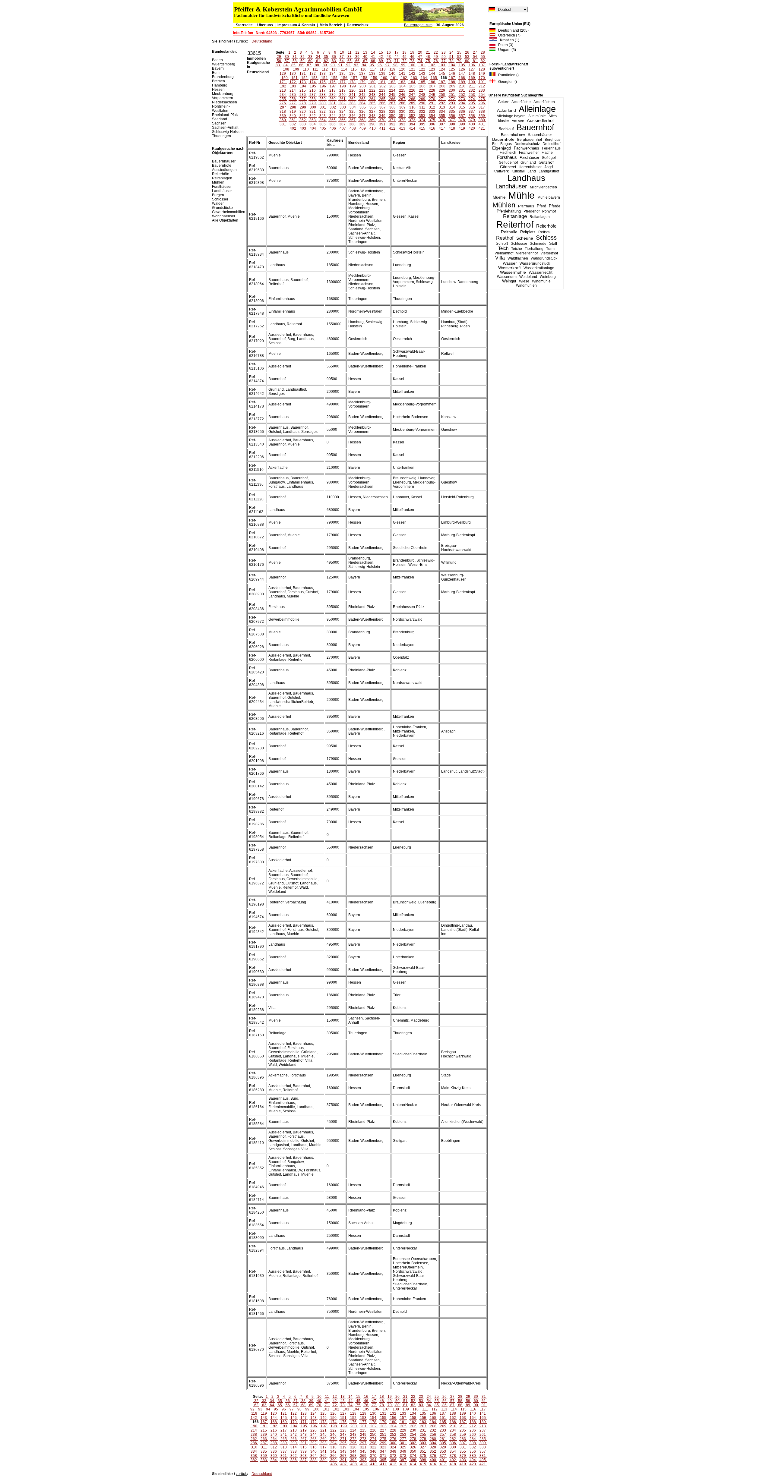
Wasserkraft (509, 268)
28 (483, 52)
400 (472, 124)
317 (482, 107)
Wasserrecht (540, 272)
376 (442, 120)
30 (287, 57)
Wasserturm (507, 277)
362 (303, 120)
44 (397, 57)
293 (452, 103)
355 (442, 116)
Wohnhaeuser (223, 216)
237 (312, 95)
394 (412, 124)
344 (332, 116)
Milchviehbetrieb (543, 187)
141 (402, 73)
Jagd (548, 167)
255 (283, 99)
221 (362, 90)
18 (404, 52)
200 (363, 86)
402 (293, 128)
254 (482, 95)
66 (357, 61)
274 (472, 99)
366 (342, 120)
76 (436, 61)
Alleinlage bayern (511, 116)
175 (322, 82)
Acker (503, 101)
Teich (503, 248)
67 (365, 61)
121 (412, 69)
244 (382, 95)
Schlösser (519, 243)
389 (362, 124)
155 (334, 78)
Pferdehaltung (509, 211)
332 (422, 111)
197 (333, 86)
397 (442, 124)
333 (432, 111)
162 (404, 78)
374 (422, 120)
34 (318, 57)
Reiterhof (514, 224)
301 (323, 107)
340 (293, 116)
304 (353, 107)
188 (452, 82)
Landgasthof (549, 171)
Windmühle (541, 281)
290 (422, 103)
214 (293, 90)
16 (389, 52)
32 (302, 57)
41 (373, 57)
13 (365, 52)
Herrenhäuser (530, 167)
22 (436, 52)
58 (295, 61)
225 (402, 90)
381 (283, 124)
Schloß (502, 243)
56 (279, 61)
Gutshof (546, 162)
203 (392, 86)
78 (451, 61)
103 (442, 65)
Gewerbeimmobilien (228, 212)
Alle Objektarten (225, 220)
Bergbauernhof (529, 139)
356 (452, 116)
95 (372, 65)
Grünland (528, 162)
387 (342, 124)
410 (373, 128)
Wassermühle (513, 272)
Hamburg (219, 85)
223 (382, 90)
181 (382, 82)
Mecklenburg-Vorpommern (223, 96)
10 (342, 52)
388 (352, 124)
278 (303, 103)
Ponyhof (549, 211)
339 (283, 116)
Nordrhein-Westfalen (221, 108)
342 (312, 116)
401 (482, 124)
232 (472, 90)
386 (332, 124)
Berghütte (553, 139)
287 (392, 103)
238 (322, 95)
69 (381, 61)
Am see (518, 121)
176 (332, 82)
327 (372, 111)
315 (462, 107)
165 (434, 78)
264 (372, 99)
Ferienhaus (551, 148)
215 (303, 90)
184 (412, 82)
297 (283, 107)
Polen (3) (504, 45)
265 (382, 99)
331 (412, 111)
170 (482, 78)
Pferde (554, 206)
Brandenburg (223, 77)
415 (422, 128)
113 (334, 69)
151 (294, 78)
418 (452, 128)
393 (402, 124)
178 (352, 82)
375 (432, 120)
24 (451, 52)
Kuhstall (518, 171)
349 (382, 116)
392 (392, 124)
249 (432, 95)
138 (372, 73)
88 (317, 65)
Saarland (219, 119)
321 (312, 111)
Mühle (521, 195)
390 (372, 124)
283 (352, 103)
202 (382, 86)
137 (362, 73)
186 (432, 82)
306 (373, 107)
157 (354, 78)
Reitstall (545, 232)
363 (312, 120)
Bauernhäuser (540, 134)
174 (312, 82)
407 (343, 128)
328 (382, 111)
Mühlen (503, 205)
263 (362, 99)
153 (314, 78)
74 (420, 61)
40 (365, 57)
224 (392, 90)
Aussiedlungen (224, 170)
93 (356, 65)
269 (422, 99)
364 (322, 120)
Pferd (541, 206)
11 (350, 52)
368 (362, 120)
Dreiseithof (551, 144)
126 (462, 69)
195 (313, 86)
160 (384, 78)
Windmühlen (526, 285)
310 (412, 107)
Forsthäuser (529, 158)
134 (332, 73)
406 (333, 128)
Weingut (509, 281)
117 (373, 69)
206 (422, 86)
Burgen (218, 195)
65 (349, 61)
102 (432, 65)
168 (462, 78)
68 (373, 61)
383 (303, 124)
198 (343, 86)
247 (412, 95)
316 (472, 107)
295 (472, 103)
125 (452, 69)
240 (342, 95)
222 (372, 90)
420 (472, 128)
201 (373, 86)
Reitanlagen (540, 217)
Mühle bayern (548, 197)
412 (392, 128)
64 (342, 61)
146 (452, 73)
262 (352, 99)
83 (278, 65)
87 (309, 65)
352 (412, 116)
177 (342, 82)
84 (286, 65)
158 (364, 78)
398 (452, 124)
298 (293, 107)
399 (462, 124)
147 (462, 73)
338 (482, 111)
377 (452, 120)
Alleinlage (537, 109)
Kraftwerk (501, 171)
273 (462, 99)
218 (332, 90)
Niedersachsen (224, 102)
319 (293, 111)
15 (381, 52)
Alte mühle (537, 116)
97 (387, 65)
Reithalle (509, 232)
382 (293, 124)
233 (482, 90)
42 (381, 57)
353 (422, 116)
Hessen (218, 89)
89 (325, 65)
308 (392, 107)
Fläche (547, 152)
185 (422, 82)
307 (382, 107)
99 (403, 65)
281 (332, 103)
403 (303, 128)
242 (362, 95)
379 (472, 120)
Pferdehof (531, 211)
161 (394, 78)
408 (353, 128)
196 (323, 86)
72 (404, 61)
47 (420, 57)
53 (467, 57)
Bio (495, 144)
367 (352, 120)
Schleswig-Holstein (228, 132)
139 (382, 73)
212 (482, 86)
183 (402, 82)
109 (296, 69)
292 (442, 103)
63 (334, 61)
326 (362, 111)
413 (402, 128)
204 (402, 86)
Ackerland (506, 110)
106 (472, 65)
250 (442, 95)
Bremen (218, 81)
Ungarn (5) (505, 50)
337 (472, 111)
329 (392, 111)
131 (303, 73)
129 (283, 73)
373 (412, 120)
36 (334, 57)
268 (412, 99)
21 (428, 52)
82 (483, 61)
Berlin (217, 73)
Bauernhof (535, 127)
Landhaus (526, 178)
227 (422, 90)
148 (472, 73)
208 (442, 86)
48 (428, 57)
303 (343, 107)
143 (422, 73)
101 (422, 65)
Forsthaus (507, 157)
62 (326, 61)
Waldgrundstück (544, 258)
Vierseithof (549, 253)
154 (324, 78)
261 (342, 99)
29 (279, 57)
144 (432, 73)
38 (349, 57)
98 (395, 65)
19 (412, 52)
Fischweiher (529, 152)
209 (452, 86)
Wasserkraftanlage (539, 268)
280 (322, 103)
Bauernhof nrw (513, 135)
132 (312, 73)
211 (472, 86)
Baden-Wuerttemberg (223, 62)
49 (436, 57)
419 (462, 128)
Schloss (546, 237)
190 (472, 82)
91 (340, 65)
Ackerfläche (521, 102)
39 (357, 57)
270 (432, 99)
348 (372, 116)
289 (412, 103)
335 (452, 111)
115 (354, 69)
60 (310, 61)
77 (444, 61)
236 (303, 95)
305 (363, 107)
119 (392, 69)
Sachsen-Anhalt (225, 127)
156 (344, 78)
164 (424, 78)
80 (467, 61)
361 (293, 120)
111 (315, 69)
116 (363, 69)
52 (459, 57)
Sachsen (219, 123)
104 (452, 65)
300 (313, 107)
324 (342, 111)
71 (397, 61)
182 (392, 82)
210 (462, 86)
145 (442, 73)
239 (332, 95)
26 (467, 52)
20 (420, 52)
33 (310, 57)
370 (382, 120)
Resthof (505, 238)
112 (325, 69)
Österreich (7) (507, 35)
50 (444, 57)
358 (472, 116)
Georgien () (506, 82)
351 (402, 116)
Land (531, 171)
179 (362, 82)
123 (432, 69)
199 (353, 86)
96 (380, 65)
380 (482, 120)
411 (382, 128)
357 (462, 116)
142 (412, 73)
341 (303, 116)
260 (332, 99)
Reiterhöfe (546, 225)
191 (482, 82)
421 (482, 128)
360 (283, 120)
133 (322, 73)
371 (392, 120)
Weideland (528, 277)
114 (344, 69)
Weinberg (548, 277)
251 (452, 95)
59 (302, 61)
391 (382, 124)
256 (293, 99)
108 (286, 69)
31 (295, 57)
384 (312, 124)
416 (432, 128)
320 (303, 111)
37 (342, 57)
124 (442, 69)
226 (412, 90)
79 (459, 61)
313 (442, 107)
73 (412, 61)
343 (322, 116)
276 (283, 103)
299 (303, 107)
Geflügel (549, 158)
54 (475, 57)
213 (283, 90)
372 (402, 120)
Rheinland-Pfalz (225, 115)
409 (363, 128)
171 (283, 82)
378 (462, 120)
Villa (500, 257)
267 (402, 99)
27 (475, 52)
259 (322, 99)
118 (383, 69)
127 (472, 69)
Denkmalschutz (527, 144)
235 (293, 95)
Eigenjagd (501, 148)
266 (392, 99)
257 (303, 99)
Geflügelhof (508, 162)
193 (293, 86)
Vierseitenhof (527, 253)
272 (452, 99)
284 (362, 103)
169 (472, 78)
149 (482, 73)
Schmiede (538, 243)
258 (312, 99)
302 (333, 107)
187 (442, 82)
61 (318, 61)
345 (342, 116)
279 (312, 103)
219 (342, 90)
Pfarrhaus (526, 206)
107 (482, 65)
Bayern (218, 68)
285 (372, 103)
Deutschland (262, 41)
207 (432, 86)
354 (432, 116)
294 (462, 103)
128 (482, 69)
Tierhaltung (534, 249)
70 (389, 61)
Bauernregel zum (418, 25)
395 (422, 124)
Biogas (506, 144)
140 (392, 73)
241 (352, 95)
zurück (241, 41)
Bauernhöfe (503, 139)
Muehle (499, 197)
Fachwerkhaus (526, 148)
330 (402, 111)
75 (428, 61)
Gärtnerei (508, 167)
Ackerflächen (544, 102)
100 (412, 65)
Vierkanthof (504, 253)
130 (293, 73)
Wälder (218, 203)
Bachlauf (506, 129)
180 (372, 82)
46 (412, 57)
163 (414, 78)
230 (452, 90)
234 (283, 95)
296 (482, 103)
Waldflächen (518, 258)
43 (389, 57)
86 (301, 65)
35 (326, 57)
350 (392, 116)
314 (452, 107)
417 (442, 128)
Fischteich (508, 152)
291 (432, 103)
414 (412, 128)
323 (332, 111)
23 (444, 52)
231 (462, 90)
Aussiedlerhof (540, 120)
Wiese (524, 281)
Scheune (524, 238)
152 (304, 78)
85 (293, 65)
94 (364, 65)
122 (422, 69)
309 (402, 107)
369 (372, 120)
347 (362, 116)
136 (352, 73)
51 (451, 57)
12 (357, 52)
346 (352, 116)
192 (283, 86)
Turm (550, 249)
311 (422, 107)
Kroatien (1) (508, 40)
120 (402, 69)
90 (333, 65)
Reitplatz (528, 232)
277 (293, 103)
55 (483, 57)
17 (397, 52)
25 (459, 52)
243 (372, 95)
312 (432, 107)
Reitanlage (515, 216)
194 (303, 86)
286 (382, 103)
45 (404, 57)
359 (482, 116)
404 (313, 128)
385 (322, 124)
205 (412, 86)
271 (442, 99)
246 (402, 95)
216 (312, 90)
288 (402, 103)
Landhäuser (511, 186)
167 (452, 78)
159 (374, 78)
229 (442, 90)
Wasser (510, 263)
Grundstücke (222, 208)
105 (462, 65)
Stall (553, 243)
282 (342, 103)
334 (442, 111)
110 (306, 69)
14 (373, 52)
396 (432, 124)
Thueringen (221, 136)
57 (287, 61)
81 (475, 61)
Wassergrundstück (535, 263)
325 (352, 111)
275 (482, 99)
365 (332, 120)
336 (462, 111)
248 (422, 95)
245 (392, 95)
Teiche (516, 249)
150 (284, 78)
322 (322, 111)
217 (322, 90)
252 (462, 95)
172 (293, 82)
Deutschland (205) (512, 30)
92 (348, 65)
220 (352, 90)
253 (472, 95)
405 (323, 128)
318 (283, 111)
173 (303, 82)
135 (342, 73)
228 (432, 90)
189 (462, 82)
